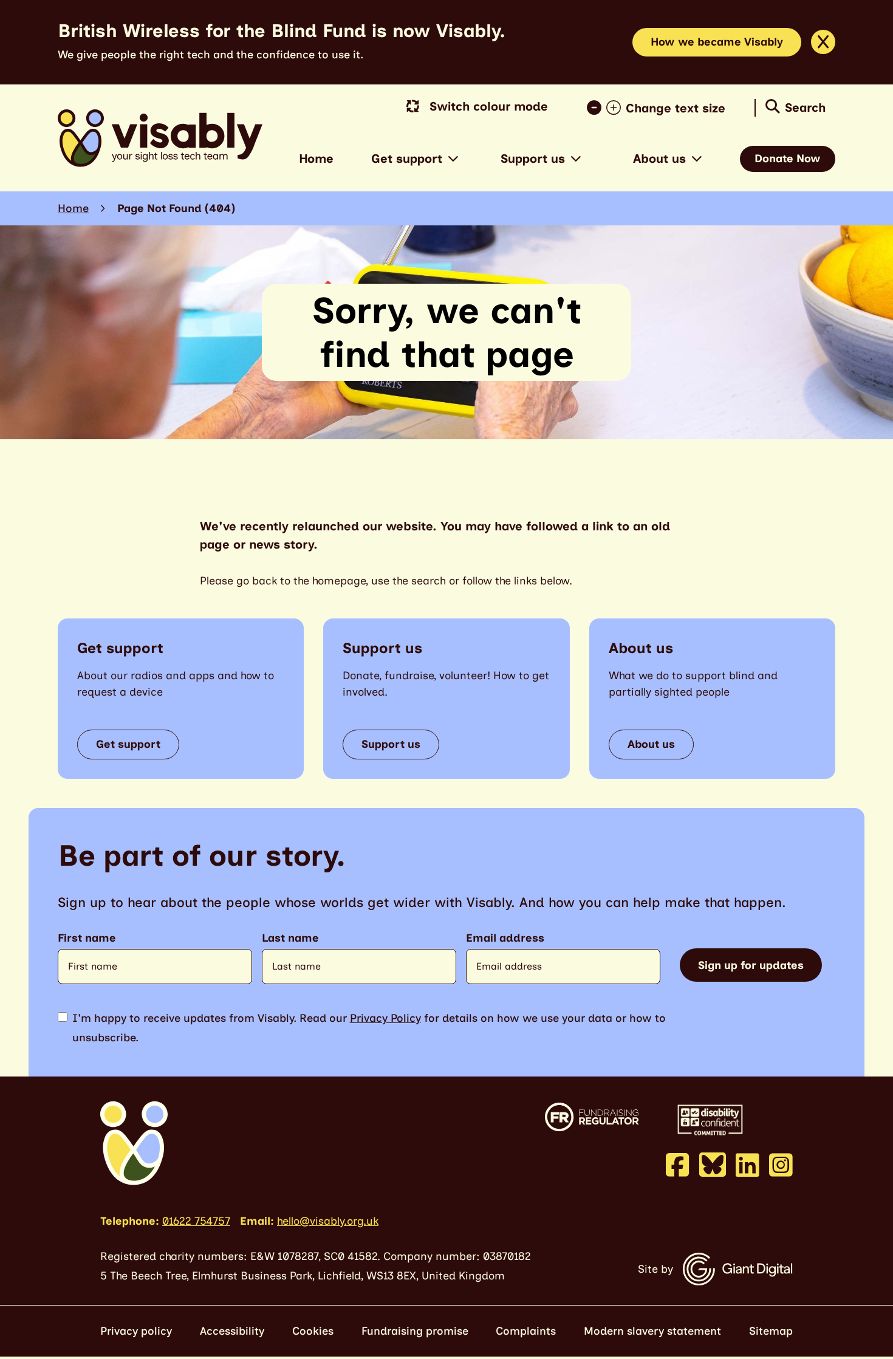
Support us (533, 158)
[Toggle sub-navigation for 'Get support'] (453, 159)
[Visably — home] (160, 138)
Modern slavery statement (652, 1331)
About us (659, 158)
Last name (290, 938)
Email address (505, 938)
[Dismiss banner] (823, 42)
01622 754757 (196, 1221)
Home (316, 158)
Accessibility (232, 1331)
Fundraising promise (414, 1331)
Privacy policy (136, 1331)
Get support (406, 158)
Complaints (526, 1331)
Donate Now (787, 158)
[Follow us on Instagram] (781, 1164)
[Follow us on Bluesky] (712, 1164)
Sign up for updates (751, 965)
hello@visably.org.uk (327, 1221)
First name (87, 938)
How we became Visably (717, 42)
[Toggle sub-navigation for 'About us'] (696, 159)
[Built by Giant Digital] (738, 1269)
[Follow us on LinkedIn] (747, 1164)
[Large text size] (616, 108)
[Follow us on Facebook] (677, 1164)
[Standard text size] (596, 108)
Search (805, 107)
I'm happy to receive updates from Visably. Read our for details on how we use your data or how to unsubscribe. (369, 1028)
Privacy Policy (385, 1018)
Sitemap (771, 1331)
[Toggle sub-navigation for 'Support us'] (575, 159)
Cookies (313, 1331)
